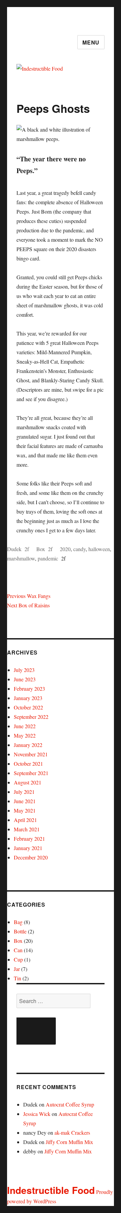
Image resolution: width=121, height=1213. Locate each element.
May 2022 (25, 735)
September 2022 (31, 716)
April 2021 (25, 819)
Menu (90, 42)
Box (40, 548)
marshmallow (21, 558)
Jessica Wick (36, 1113)
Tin (17, 978)
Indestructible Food (51, 1190)
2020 (65, 548)
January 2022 (28, 744)
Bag (18, 921)
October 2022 (28, 707)
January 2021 (28, 847)
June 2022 (25, 726)
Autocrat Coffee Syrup (70, 1104)
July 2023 (24, 669)
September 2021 (31, 772)
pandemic (48, 558)
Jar (17, 968)
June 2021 (25, 801)
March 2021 (27, 829)
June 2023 (25, 679)
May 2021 (25, 810)
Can (18, 950)
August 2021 (27, 782)
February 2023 (29, 688)
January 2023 (28, 697)
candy (79, 548)
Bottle (20, 931)
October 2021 (28, 763)
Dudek (14, 548)
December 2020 (31, 857)
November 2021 (31, 754)
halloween (99, 548)
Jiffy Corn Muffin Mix (69, 1141)
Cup (18, 959)
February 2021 (29, 838)
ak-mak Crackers (72, 1132)
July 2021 (24, 791)
